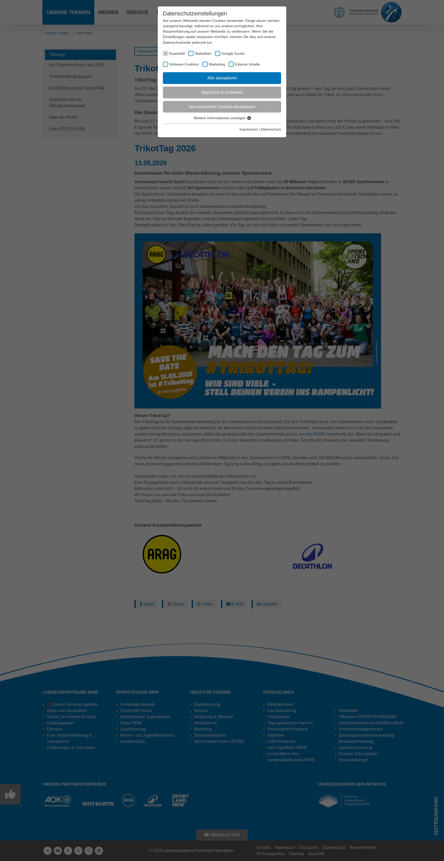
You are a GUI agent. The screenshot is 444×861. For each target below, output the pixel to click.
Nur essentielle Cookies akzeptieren (222, 107)
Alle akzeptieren (222, 78)
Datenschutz (271, 129)
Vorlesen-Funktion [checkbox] (184, 64)
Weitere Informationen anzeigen (220, 118)
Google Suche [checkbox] (233, 53)
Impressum (248, 129)
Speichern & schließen (222, 92)
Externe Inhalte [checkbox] (247, 64)
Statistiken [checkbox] (203, 53)
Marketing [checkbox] (217, 64)
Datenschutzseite (177, 42)
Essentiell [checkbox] (177, 53)
